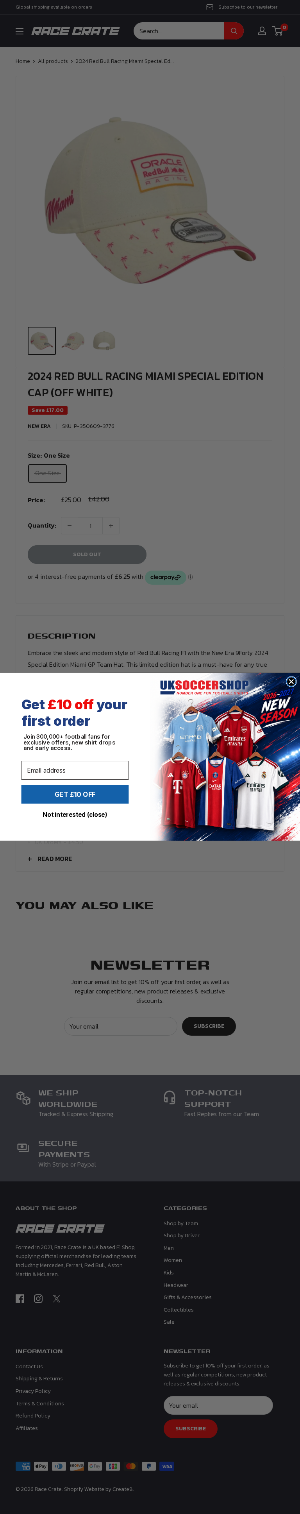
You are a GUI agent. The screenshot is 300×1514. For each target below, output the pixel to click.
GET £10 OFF (75, 794)
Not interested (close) (75, 814)
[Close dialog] (291, 681)
